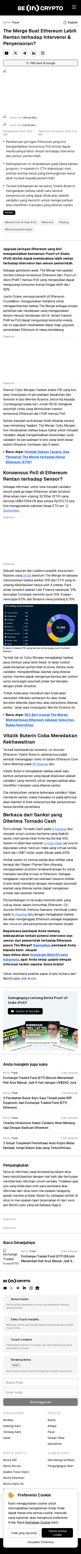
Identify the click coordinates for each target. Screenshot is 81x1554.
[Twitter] (15, 53)
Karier (7, 1438)
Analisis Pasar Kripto (16, 1472)
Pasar (15, 22)
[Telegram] (24, 53)
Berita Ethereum (13, 1478)
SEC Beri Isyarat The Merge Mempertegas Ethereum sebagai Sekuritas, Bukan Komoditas (40, 720)
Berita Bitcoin (12, 1466)
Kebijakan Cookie (37, 1522)
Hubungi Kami (12, 1426)
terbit (27, 575)
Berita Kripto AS (13, 1484)
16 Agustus (19, 914)
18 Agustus (40, 764)
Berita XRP (10, 1460)
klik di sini (28, 978)
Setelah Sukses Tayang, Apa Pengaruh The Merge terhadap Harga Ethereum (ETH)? (37, 457)
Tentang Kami (12, 1432)
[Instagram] (42, 53)
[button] (40, 1303)
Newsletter (55, 1444)
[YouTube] (6, 53)
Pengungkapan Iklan (60, 1466)
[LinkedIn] (33, 53)
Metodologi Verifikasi (61, 1460)
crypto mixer (53, 843)
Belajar (52, 1426)
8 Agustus (59, 829)
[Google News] (37, 1288)
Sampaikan (42, 945)
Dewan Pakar (56, 1438)
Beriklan (8, 1420)
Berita (6, 22)
